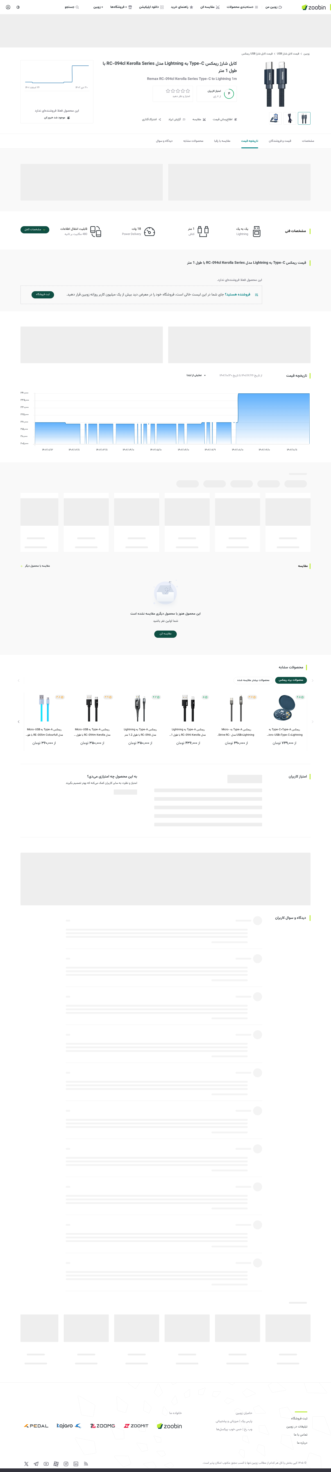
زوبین (307, 54)
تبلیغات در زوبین (296, 1427)
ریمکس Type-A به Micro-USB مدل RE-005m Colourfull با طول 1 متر (44, 733)
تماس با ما (300, 1435)
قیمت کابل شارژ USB (288, 54)
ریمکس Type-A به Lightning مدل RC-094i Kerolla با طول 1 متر (188, 733)
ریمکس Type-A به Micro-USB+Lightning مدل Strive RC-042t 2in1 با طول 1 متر (236, 733)
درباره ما (302, 1443)
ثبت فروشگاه (299, 1418)
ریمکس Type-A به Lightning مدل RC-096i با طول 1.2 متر (140, 732)
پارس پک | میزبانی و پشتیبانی (234, 1421)
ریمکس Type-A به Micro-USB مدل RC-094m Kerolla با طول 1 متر (92, 733)
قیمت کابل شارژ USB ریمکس (257, 54)
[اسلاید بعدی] (18, 721)
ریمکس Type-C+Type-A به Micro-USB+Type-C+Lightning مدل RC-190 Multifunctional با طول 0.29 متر (284, 733)
